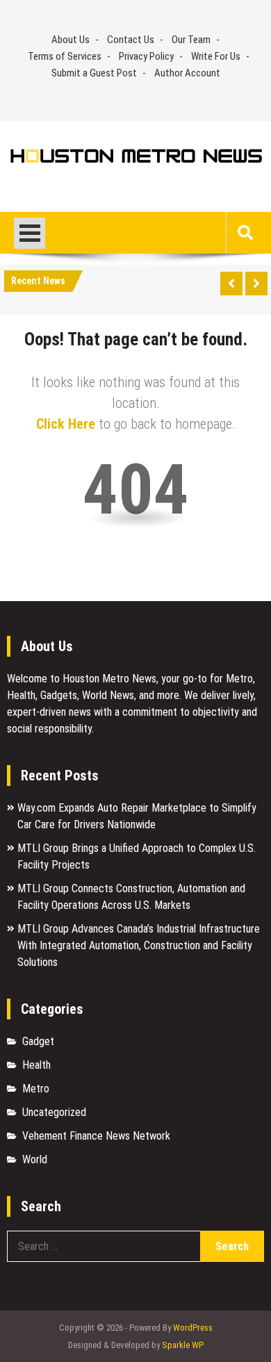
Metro (35, 1088)
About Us (70, 39)
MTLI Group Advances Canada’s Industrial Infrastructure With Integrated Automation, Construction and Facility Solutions (138, 945)
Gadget (38, 1041)
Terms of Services (64, 56)
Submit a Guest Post (94, 73)
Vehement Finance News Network (96, 1135)
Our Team (191, 39)
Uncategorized (54, 1112)
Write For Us (215, 56)
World (34, 1159)
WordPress (193, 1327)
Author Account (187, 73)
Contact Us (130, 39)
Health (36, 1065)
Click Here (65, 424)
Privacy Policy (146, 56)
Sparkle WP (183, 1345)
